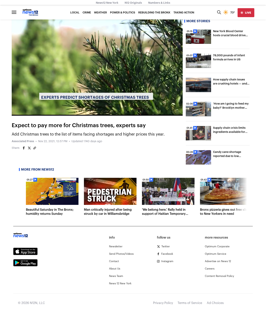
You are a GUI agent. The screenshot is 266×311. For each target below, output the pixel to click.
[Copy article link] (34, 148)
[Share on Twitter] (29, 148)
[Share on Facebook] (23, 148)
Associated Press (23, 141)
